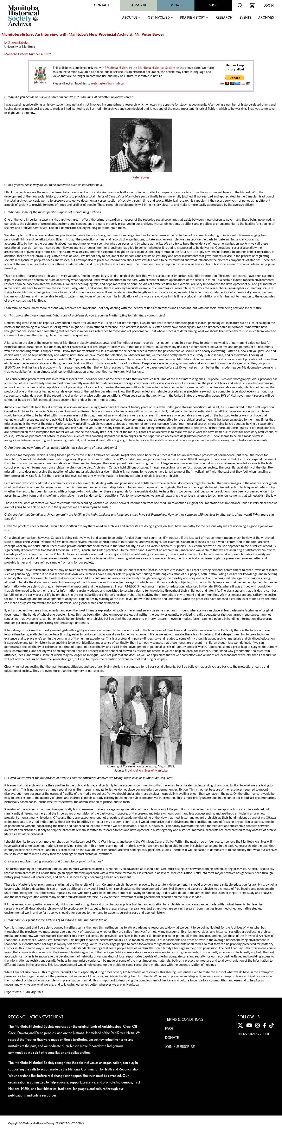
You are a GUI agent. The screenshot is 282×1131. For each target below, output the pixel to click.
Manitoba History (15, 54)
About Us (129, 17)
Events (245, 17)
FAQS (169, 1029)
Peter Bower (141, 177)
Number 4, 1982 (40, 54)
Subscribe (138, 5)
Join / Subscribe (180, 1047)
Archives (266, 17)
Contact (101, 5)
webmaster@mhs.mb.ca (107, 83)
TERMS (80, 1123)
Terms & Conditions (184, 1020)
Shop (213, 5)
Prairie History (192, 17)
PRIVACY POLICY (65, 1123)
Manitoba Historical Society (156, 68)
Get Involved (159, 17)
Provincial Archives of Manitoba (146, 770)
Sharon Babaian (18, 42)
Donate (175, 5)
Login (269, 5)
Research (224, 17)
